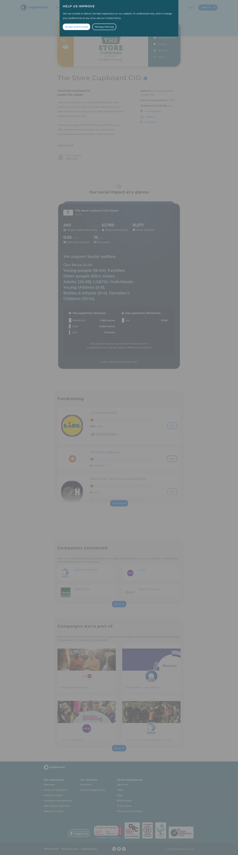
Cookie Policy (113, 18)
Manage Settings (104, 26)
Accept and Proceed (76, 26)
